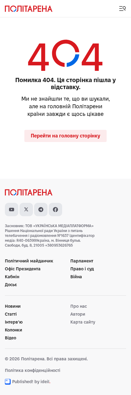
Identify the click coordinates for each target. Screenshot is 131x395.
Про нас (78, 306)
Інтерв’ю (14, 322)
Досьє (11, 284)
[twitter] (26, 209)
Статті (11, 314)
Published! (22, 381)
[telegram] (41, 209)
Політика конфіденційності (32, 370)
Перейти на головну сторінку (65, 135)
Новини (13, 306)
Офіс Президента (23, 268)
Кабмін (12, 276)
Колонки (13, 329)
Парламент (81, 260)
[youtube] (11, 209)
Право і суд (82, 268)
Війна (76, 276)
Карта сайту (82, 322)
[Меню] (122, 8)
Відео (10, 337)
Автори (77, 314)
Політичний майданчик (29, 260)
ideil (45, 381)
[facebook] (55, 209)
